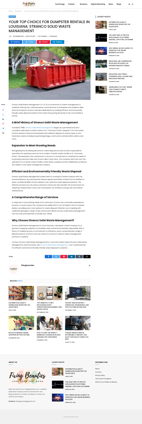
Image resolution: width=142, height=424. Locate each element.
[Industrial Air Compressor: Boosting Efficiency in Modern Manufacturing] (101, 64)
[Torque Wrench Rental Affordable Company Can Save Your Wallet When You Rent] (78, 323)
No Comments (43, 36)
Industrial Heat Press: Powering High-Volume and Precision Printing (120, 76)
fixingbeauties (19, 36)
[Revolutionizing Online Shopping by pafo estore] (21, 323)
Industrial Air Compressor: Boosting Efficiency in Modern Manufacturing (120, 63)
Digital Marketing (98, 4)
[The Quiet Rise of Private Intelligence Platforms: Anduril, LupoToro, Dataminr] (101, 38)
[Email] (3, 133)
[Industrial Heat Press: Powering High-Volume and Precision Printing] (101, 77)
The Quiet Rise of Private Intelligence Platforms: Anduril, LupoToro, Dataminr (121, 37)
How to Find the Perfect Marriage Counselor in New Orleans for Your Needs (48, 335)
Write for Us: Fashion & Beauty (106, 382)
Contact (98, 372)
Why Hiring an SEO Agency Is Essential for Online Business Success (121, 50)
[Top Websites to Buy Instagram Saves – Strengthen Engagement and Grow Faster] (49, 293)
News (111, 4)
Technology (60, 4)
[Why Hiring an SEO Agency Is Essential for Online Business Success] (101, 51)
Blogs (119, 4)
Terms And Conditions (103, 379)
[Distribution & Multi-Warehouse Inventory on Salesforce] (21, 293)
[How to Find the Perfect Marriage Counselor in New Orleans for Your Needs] (49, 323)
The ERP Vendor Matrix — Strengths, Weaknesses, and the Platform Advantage (77, 305)
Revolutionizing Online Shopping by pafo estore (19, 334)
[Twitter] (3, 114)
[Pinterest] (3, 124)
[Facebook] (3, 110)
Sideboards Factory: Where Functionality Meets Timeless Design (120, 89)
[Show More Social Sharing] (67, 42)
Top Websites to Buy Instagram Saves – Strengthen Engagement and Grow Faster (49, 306)
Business (83, 4)
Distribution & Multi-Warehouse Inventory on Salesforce (19, 305)
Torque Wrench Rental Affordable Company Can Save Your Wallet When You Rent (76, 336)
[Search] (129, 4)
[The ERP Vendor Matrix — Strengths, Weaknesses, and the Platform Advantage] (78, 293)
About (97, 369)
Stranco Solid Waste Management (39, 127)
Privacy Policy (100, 375)
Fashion (71, 4)
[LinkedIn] (3, 119)
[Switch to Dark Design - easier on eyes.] (132, 4)
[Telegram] (3, 128)
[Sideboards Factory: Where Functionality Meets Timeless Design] (101, 90)
